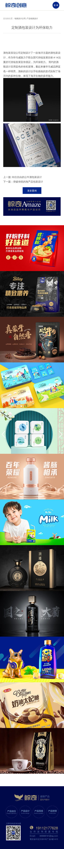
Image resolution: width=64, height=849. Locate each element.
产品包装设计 (32, 18)
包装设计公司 (20, 18)
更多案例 (32, 190)
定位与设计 (45, 799)
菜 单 (56, 5)
